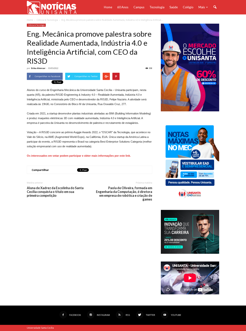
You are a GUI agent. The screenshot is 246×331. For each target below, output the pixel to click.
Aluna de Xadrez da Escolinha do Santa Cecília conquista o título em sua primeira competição (55, 191)
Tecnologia (156, 7)
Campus (138, 7)
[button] (215, 7)
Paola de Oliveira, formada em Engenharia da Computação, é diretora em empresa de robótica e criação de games (124, 193)
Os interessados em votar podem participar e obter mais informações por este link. (79, 155)
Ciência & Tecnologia (36, 25)
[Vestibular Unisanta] (190, 110)
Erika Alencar (38, 68)
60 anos (122, 7)
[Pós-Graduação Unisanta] (190, 252)
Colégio (188, 7)
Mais (201, 7)
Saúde (173, 7)
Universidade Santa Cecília (40, 327)
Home (108, 7)
